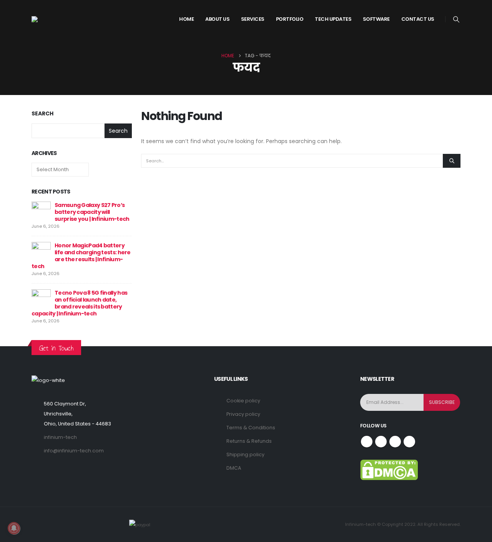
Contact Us (417, 19)
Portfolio (290, 19)
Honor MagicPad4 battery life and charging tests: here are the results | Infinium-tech (81, 256)
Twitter (381, 441)
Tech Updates (333, 19)
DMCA (233, 468)
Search (42, 113)
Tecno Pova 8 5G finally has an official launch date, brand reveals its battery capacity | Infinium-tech (79, 303)
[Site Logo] (60, 19)
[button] (456, 20)
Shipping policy (245, 454)
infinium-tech (60, 437)
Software (376, 19)
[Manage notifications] (14, 528)
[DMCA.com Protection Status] (389, 469)
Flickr (409, 441)
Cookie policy (243, 400)
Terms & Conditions (250, 427)
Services (252, 19)
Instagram (395, 441)
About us (217, 19)
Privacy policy (243, 414)
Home (186, 19)
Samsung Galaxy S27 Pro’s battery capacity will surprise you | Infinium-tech (92, 212)
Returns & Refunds (249, 441)
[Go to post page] (41, 211)
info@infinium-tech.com (74, 450)
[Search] (451, 161)
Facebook (366, 441)
